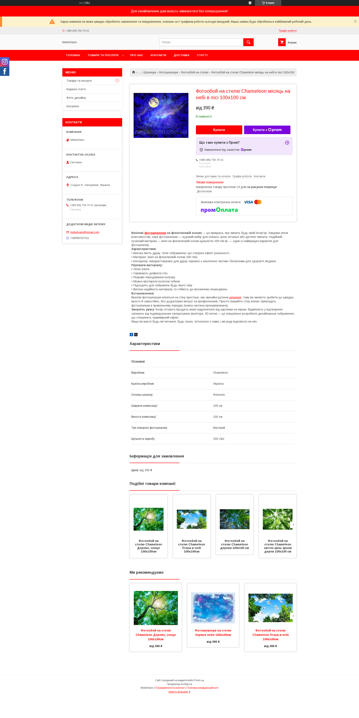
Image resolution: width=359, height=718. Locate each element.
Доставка (181, 55)
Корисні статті (76, 89)
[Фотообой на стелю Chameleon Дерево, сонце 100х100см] (148, 515)
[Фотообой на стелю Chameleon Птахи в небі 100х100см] (191, 515)
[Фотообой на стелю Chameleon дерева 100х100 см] (234, 515)
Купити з (260, 130)
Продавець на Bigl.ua (179, 684)
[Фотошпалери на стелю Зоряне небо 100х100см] (213, 604)
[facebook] (131, 335)
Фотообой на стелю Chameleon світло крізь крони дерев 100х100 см (278, 546)
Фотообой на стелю (194, 72)
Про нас (136, 55)
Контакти (158, 55)
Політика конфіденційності (202, 687)
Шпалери (150, 72)
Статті (202, 55)
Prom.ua (199, 680)
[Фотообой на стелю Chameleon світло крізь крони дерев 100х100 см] (277, 515)
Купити (219, 130)
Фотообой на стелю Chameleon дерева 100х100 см (234, 544)
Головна (73, 55)
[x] (136, 335)
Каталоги (72, 106)
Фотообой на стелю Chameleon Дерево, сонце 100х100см (149, 546)
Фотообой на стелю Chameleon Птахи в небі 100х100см (192, 546)
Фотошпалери (168, 72)
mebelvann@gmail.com (84, 232)
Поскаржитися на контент (170, 687)
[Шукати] (248, 42)
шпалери (235, 297)
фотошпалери (155, 233)
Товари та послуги (102, 55)
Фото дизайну (76, 97)
